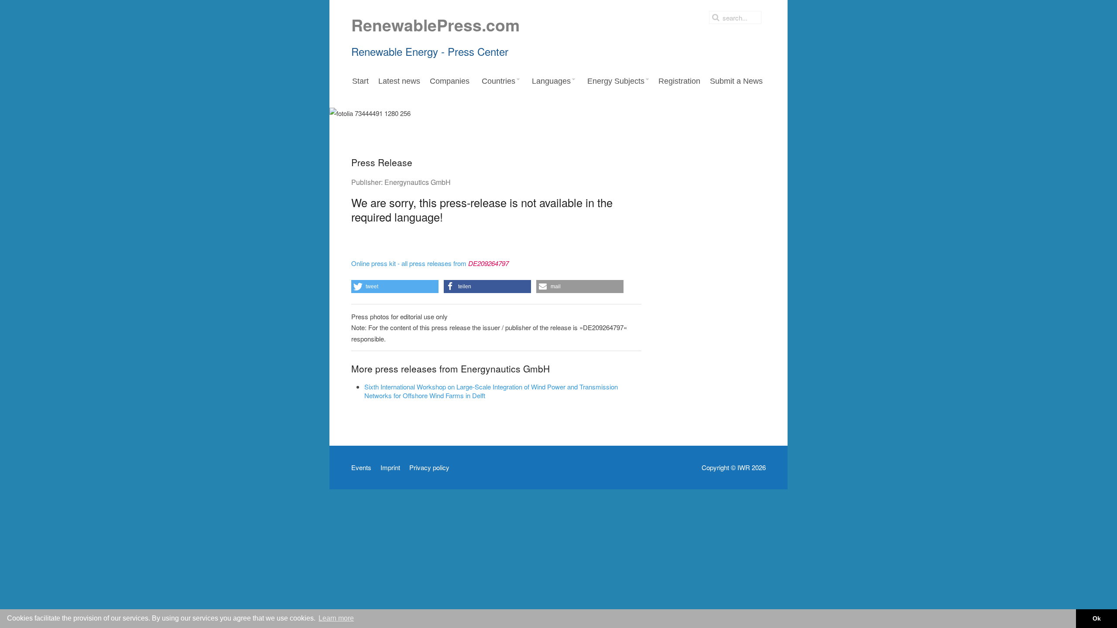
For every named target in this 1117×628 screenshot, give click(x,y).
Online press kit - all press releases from (430, 263)
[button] (395, 286)
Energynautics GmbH (417, 182)
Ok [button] (1097, 618)
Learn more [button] (336, 618)
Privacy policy (429, 467)
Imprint (390, 467)
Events (361, 467)
